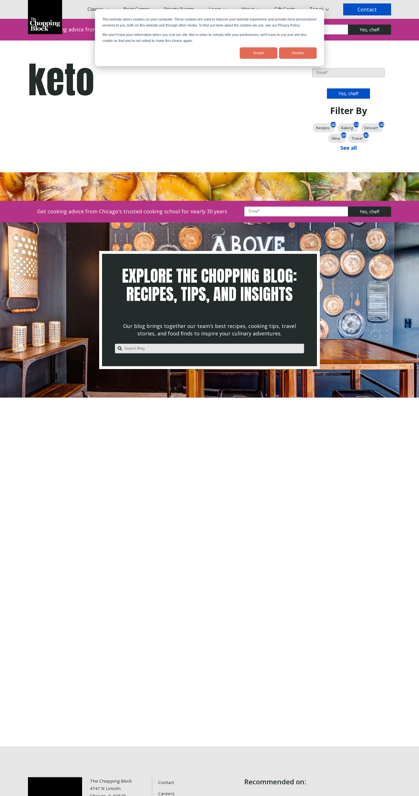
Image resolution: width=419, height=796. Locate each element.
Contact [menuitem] (166, 782)
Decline (298, 53)
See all (348, 147)
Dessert (373, 126)
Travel (360, 137)
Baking (349, 126)
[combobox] (209, 348)
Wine (338, 137)
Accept (258, 53)
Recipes (325, 126)
